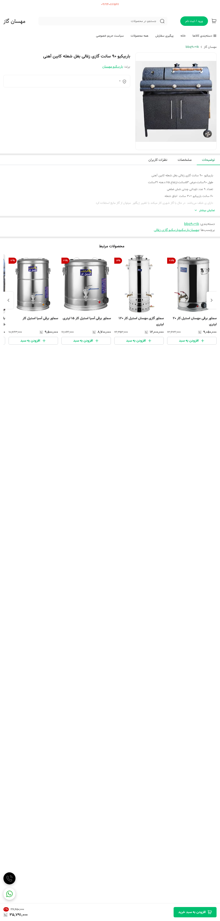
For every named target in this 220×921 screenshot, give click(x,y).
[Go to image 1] (184, 145)
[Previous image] (141, 101)
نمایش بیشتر (207, 210)
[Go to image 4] (172, 145)
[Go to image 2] (179, 145)
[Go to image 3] (176, 145)
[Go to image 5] (169, 145)
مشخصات (185, 160)
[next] (8, 300)
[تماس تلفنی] (9, 878)
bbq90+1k (192, 47)
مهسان (194, 230)
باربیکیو (184, 230)
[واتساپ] (9, 894)
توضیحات (208, 160)
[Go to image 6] (166, 145)
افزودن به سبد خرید (192, 912)
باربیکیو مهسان (112, 66)
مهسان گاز (14, 21)
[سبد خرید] (214, 21)
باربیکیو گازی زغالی (166, 230)
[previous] (211, 300)
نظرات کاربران (157, 160)
